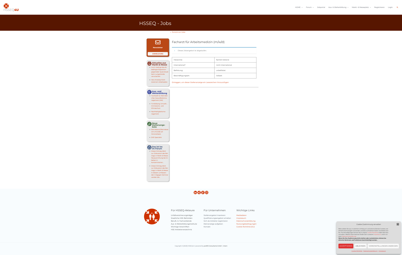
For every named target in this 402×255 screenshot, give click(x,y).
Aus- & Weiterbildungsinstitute (184, 224)
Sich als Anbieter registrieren (216, 221)
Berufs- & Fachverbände (181, 221)
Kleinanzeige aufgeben (213, 224)
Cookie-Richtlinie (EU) (245, 227)
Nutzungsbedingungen (246, 224)
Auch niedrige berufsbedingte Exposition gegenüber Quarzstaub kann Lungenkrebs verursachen (159, 71)
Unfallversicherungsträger (182, 215)
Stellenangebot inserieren (214, 215)
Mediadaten (241, 215)
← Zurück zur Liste (177, 32)
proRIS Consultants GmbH (213, 246)
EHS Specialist (156, 137)
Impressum (377, 234)
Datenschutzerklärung (349, 236)
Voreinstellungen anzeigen (383, 246)
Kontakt (207, 227)
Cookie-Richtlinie (372, 232)
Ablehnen (360, 246)
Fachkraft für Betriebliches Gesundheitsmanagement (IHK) (159, 98)
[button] (398, 224)
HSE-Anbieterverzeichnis (181, 230)
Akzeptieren (346, 246)
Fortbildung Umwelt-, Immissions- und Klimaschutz (159, 106)
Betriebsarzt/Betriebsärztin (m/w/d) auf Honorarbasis (159, 132)
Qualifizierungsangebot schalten (217, 218)
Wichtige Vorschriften (180, 227)
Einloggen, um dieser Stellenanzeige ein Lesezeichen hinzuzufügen (200, 82)
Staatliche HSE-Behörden (181, 218)
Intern (225, 246)
